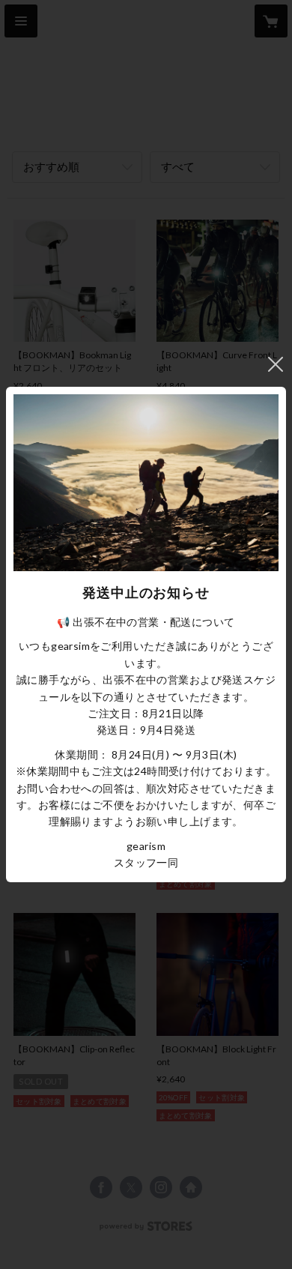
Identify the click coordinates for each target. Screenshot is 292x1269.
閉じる (275, 364)
